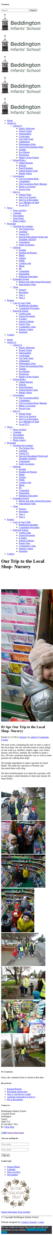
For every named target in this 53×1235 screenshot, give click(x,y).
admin (33, 737)
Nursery (23, 737)
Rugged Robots (14, 1089)
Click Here (9, 1127)
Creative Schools (29, 1222)
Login (41, 1222)
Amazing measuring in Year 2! (21, 1097)
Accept (29, 1230)
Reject (36, 1230)
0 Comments (43, 737)
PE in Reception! (15, 1099)
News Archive (13, 1172)
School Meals (13, 1167)
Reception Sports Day (17, 1091)
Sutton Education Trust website (15, 1212)
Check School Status (15, 1133)
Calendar (11, 1169)
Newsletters (12, 1174)
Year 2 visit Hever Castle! (19, 1094)
